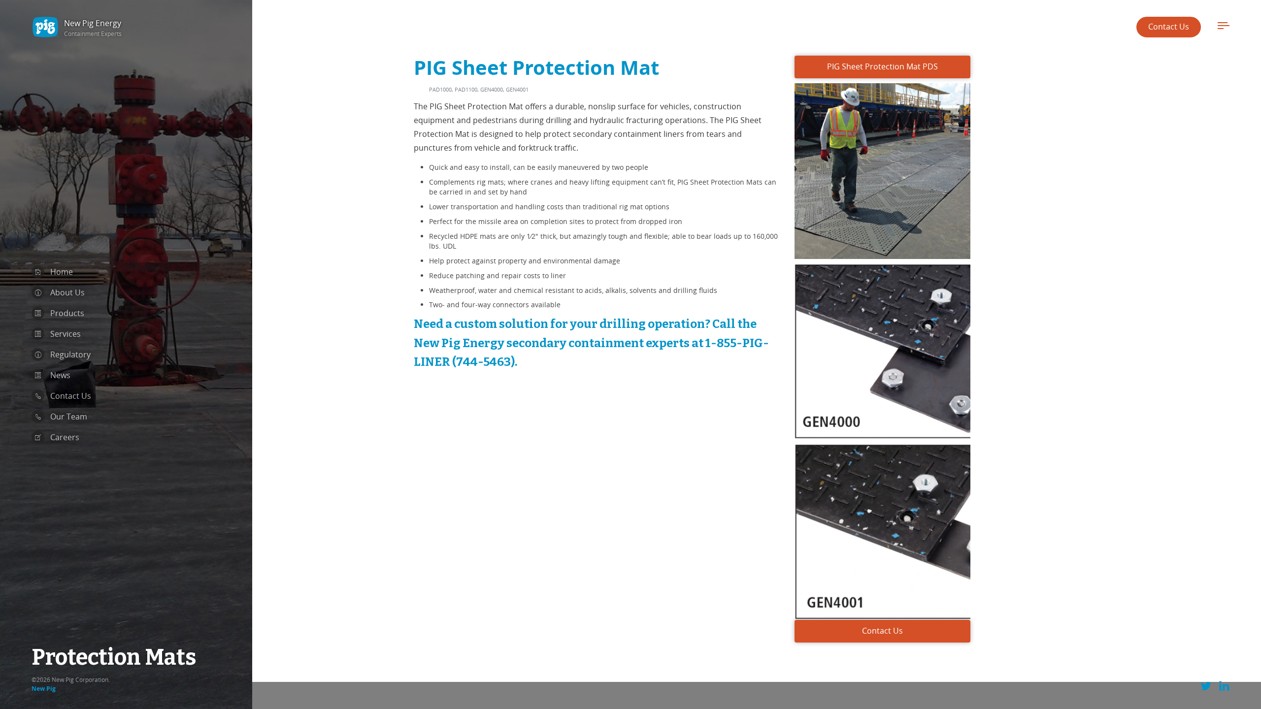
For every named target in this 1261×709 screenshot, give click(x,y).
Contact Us (1168, 26)
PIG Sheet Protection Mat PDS (882, 66)
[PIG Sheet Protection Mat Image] (882, 167)
